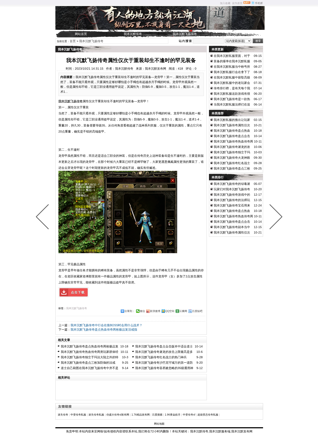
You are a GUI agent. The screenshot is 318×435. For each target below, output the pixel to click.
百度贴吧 (197, 311)
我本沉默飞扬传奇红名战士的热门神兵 (161, 357)
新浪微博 (155, 311)
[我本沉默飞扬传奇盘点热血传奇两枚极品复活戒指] (43, 217)
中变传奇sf (189, 414)
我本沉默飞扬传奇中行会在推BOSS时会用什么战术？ (106, 325)
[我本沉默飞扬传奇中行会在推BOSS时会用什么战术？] (275, 217)
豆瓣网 (183, 311)
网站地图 (159, 423)
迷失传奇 (63, 414)
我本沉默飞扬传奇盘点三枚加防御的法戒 (88, 362)
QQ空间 (169, 311)
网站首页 (81, 34)
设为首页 (237, 3)
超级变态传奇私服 (208, 414)
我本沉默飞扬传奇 (185, 34)
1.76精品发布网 (141, 414)
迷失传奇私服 (96, 414)
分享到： (129, 311)
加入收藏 (225, 3)
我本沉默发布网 (236, 34)
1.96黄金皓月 (172, 414)
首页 (73, 41)
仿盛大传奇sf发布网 (117, 414)
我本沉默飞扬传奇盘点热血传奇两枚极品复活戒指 (104, 329)
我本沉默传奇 (133, 34)
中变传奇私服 (78, 414)
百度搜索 (157, 414)
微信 (142, 311)
